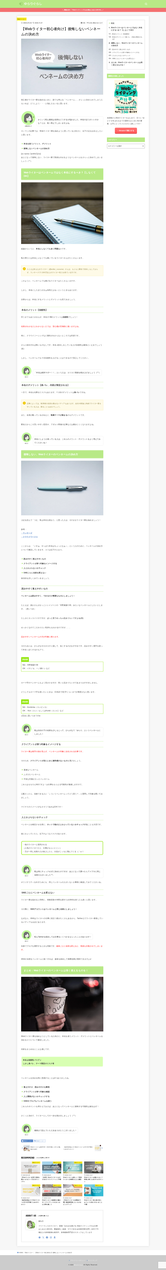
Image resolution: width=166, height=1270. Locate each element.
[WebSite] (40, 1237)
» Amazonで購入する (126, 130)
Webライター (21, 19)
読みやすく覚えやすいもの (119, 49)
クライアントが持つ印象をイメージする (124, 52)
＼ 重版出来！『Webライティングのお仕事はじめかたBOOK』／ (83, 10)
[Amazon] (55, 1237)
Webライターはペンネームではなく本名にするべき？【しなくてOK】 (125, 28)
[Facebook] (47, 1237)
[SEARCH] (146, 4)
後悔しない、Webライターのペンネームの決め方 (126, 44)
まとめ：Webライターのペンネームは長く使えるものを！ (126, 63)
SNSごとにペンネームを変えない (122, 58)
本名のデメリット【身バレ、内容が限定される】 (125, 38)
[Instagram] (51, 1237)
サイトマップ (92, 1260)
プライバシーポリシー (77, 1260)
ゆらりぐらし (78, 1265)
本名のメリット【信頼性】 (119, 34)
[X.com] (43, 1237)
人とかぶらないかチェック (119, 55)
